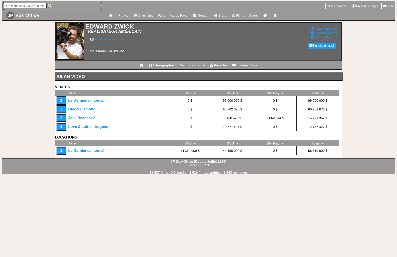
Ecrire (390, 6)
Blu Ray (273, 93)
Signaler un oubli (323, 45)
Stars (222, 15)
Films (240, 15)
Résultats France (192, 65)
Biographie (324, 37)
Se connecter (338, 6)
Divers (253, 15)
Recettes (220, 65)
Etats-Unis (145, 15)
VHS (188, 93)
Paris (161, 15)
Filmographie (163, 65)
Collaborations (326, 33)
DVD (231, 93)
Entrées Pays (246, 65)
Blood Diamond (82, 109)
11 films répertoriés (109, 39)
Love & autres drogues (88, 127)
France (123, 15)
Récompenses (326, 29)
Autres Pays (178, 15)
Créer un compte (367, 6)
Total (316, 93)
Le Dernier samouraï (86, 100)
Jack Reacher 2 (81, 118)
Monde (202, 15)
